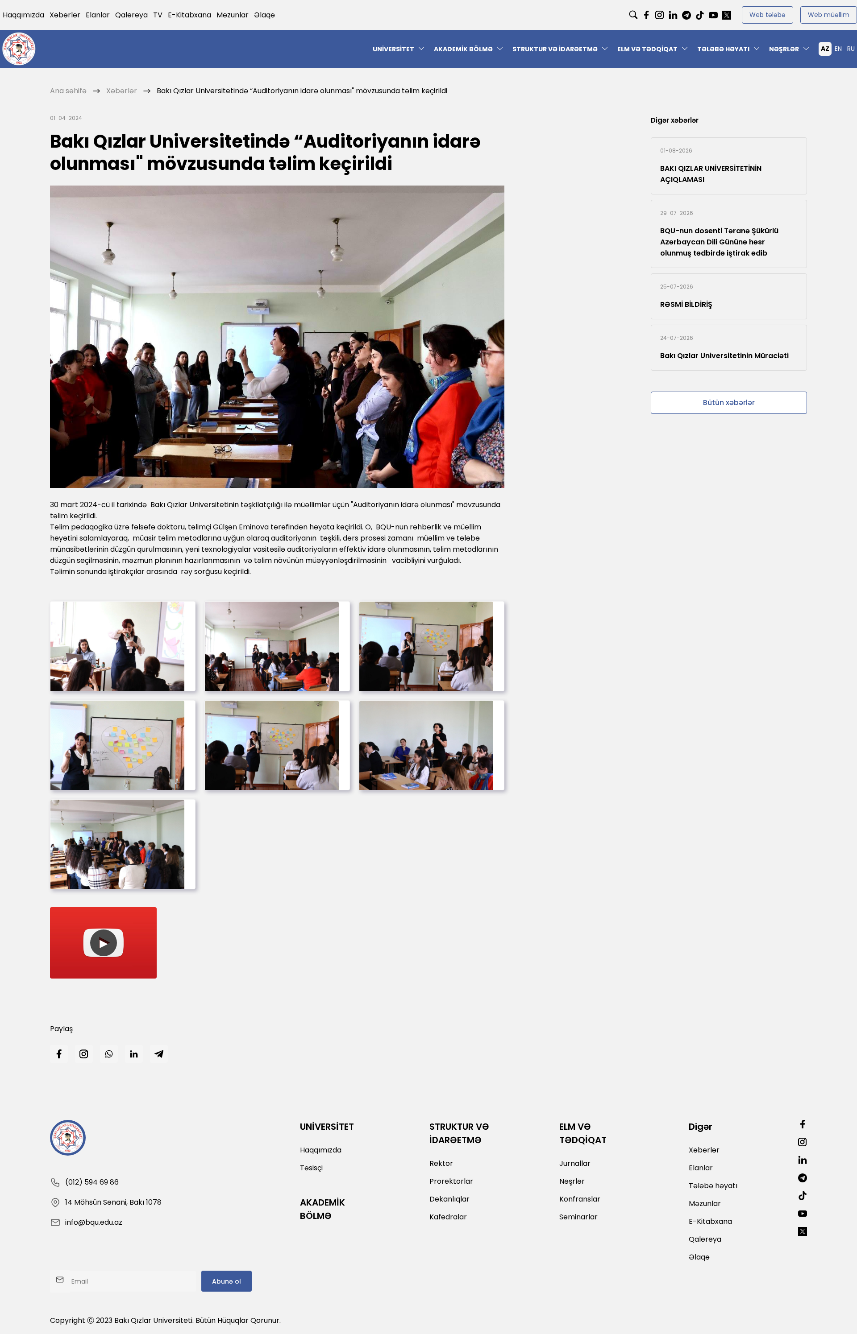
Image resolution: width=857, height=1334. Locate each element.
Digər (700, 1126)
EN (838, 48)
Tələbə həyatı (723, 49)
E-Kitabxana (189, 15)
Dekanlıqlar (449, 1199)
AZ (825, 48)
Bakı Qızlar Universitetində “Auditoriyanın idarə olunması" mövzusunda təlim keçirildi (302, 91)
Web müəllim (828, 14)
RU (851, 48)
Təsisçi (311, 1168)
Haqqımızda (23, 15)
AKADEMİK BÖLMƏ (463, 49)
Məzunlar (232, 15)
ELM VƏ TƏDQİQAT (647, 49)
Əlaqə (264, 15)
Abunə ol (226, 1281)
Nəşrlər (784, 49)
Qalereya (131, 15)
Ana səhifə (68, 91)
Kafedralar (448, 1217)
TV (157, 15)
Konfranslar (579, 1199)
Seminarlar (578, 1217)
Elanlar (98, 15)
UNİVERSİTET (393, 49)
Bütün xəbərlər (729, 402)
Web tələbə (767, 14)
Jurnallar (575, 1163)
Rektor (441, 1163)
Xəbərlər (65, 15)
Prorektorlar (451, 1181)
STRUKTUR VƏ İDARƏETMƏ (555, 49)
